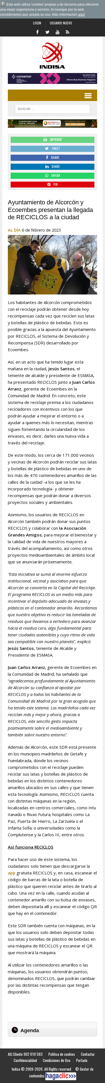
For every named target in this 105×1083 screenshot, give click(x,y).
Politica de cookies (61, 1054)
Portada (81, 1060)
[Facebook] (37, 31)
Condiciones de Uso (56, 1060)
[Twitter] (47, 31)
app (11, 873)
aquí (81, 15)
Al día (14, 230)
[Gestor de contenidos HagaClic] (60, 1076)
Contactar (88, 1054)
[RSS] (67, 31)
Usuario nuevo (61, 22)
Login (37, 22)
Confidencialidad (25, 1060)
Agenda (29, 1030)
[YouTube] (57, 31)
